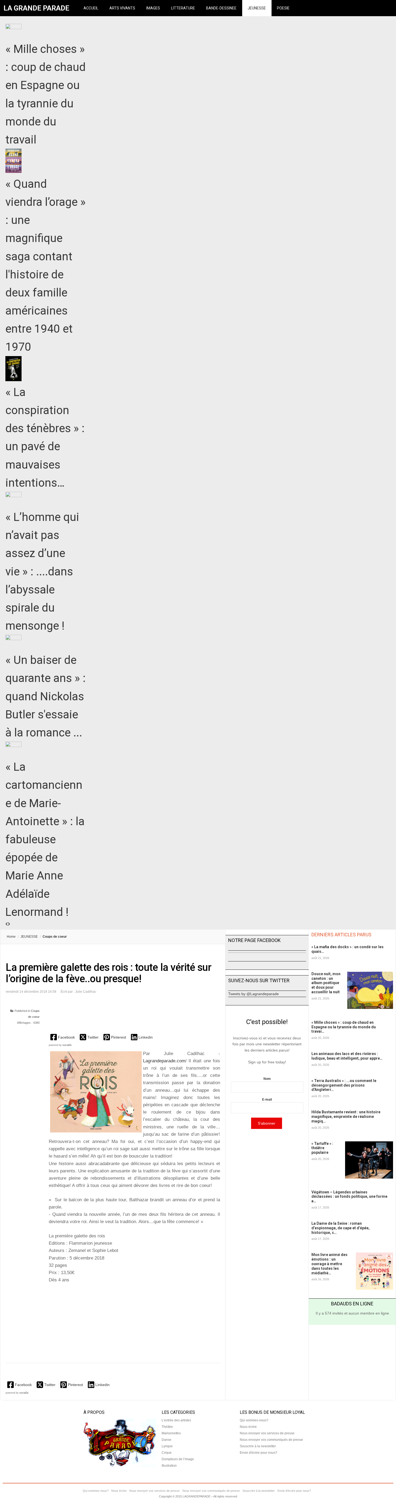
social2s (67, 1045)
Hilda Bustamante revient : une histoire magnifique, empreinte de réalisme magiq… (345, 1116)
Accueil (91, 8)
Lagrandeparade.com (164, 1060)
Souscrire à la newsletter (258, 1446)
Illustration (169, 1466)
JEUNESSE (257, 8)
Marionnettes (171, 1433)
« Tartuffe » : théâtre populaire (322, 1148)
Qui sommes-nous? (254, 1420)
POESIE (283, 8)
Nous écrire (248, 1427)
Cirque (167, 1453)
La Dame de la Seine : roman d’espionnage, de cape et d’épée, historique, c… (340, 1228)
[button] (63, 1037)
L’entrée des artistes (176, 1420)
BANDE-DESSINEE (221, 8)
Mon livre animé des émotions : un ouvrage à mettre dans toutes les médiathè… (329, 1264)
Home (11, 937)
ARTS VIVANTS (122, 8)
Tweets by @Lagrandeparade (253, 994)
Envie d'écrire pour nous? (258, 1453)
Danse (166, 1440)
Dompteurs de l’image (178, 1459)
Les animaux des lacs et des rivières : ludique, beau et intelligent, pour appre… (347, 1056)
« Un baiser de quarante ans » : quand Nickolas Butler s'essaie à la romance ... (45, 696)
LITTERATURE (183, 8)
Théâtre (167, 1427)
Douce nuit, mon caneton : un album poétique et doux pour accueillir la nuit (326, 983)
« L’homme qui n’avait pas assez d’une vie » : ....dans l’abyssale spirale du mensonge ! (42, 571)
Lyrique (167, 1446)
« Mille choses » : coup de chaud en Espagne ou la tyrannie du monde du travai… (343, 1027)
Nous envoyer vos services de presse (267, 1433)
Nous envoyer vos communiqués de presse (271, 1440)
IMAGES (153, 8)
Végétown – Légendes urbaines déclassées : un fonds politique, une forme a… (349, 1196)
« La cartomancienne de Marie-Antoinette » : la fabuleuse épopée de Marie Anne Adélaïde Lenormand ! (45, 839)
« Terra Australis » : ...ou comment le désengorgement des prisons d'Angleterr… (343, 1085)
